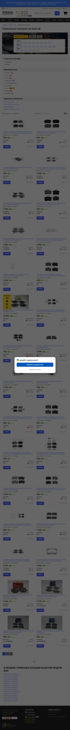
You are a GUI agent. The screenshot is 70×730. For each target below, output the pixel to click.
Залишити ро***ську (35, 369)
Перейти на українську (35, 364)
